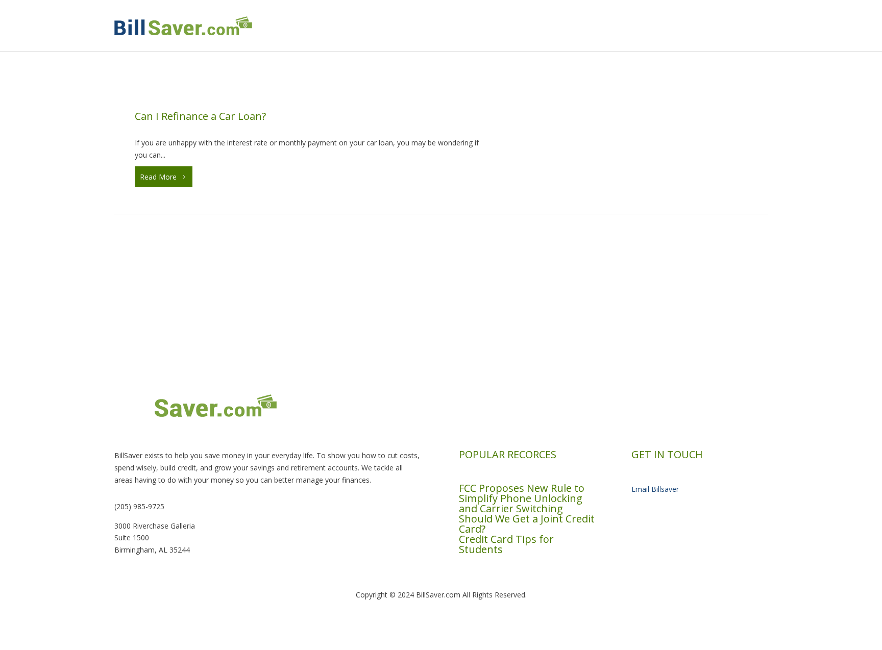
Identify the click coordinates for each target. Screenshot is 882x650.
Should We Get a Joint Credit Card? (527, 524)
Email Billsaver (655, 489)
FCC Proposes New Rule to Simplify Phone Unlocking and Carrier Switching (521, 498)
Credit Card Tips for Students (506, 544)
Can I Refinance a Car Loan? (200, 116)
